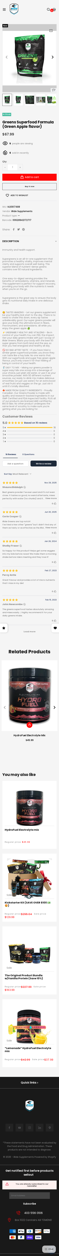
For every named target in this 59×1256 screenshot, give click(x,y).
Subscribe (29, 1203)
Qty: (4, 161)
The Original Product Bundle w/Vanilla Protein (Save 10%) (24, 977)
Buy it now (29, 186)
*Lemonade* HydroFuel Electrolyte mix (28, 1050)
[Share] (13, 229)
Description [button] (10, 241)
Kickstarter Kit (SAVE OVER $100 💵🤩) (28, 904)
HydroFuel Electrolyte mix (29, 735)
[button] (52, 58)
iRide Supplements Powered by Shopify (35, 1157)
